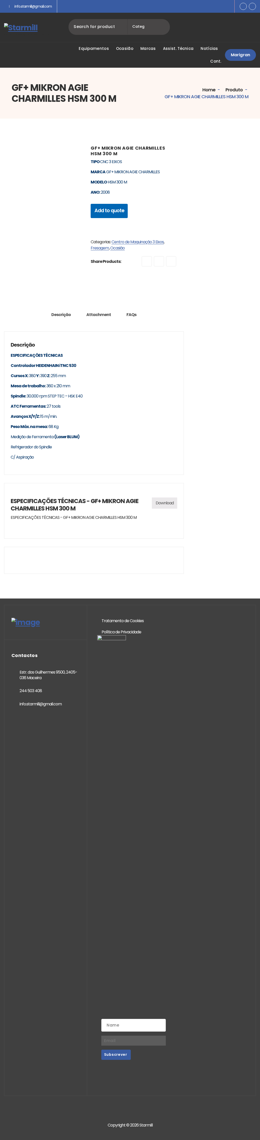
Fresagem (100, 248)
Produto (234, 90)
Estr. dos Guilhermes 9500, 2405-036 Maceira (48, 675)
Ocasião (117, 248)
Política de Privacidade (121, 632)
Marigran (240, 55)
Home (208, 90)
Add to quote (109, 210)
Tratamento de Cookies (123, 621)
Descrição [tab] (61, 315)
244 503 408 (31, 691)
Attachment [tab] (98, 315)
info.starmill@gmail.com (33, 6)
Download (165, 503)
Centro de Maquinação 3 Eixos (137, 242)
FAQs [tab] (131, 315)
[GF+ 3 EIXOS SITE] (43, 184)
